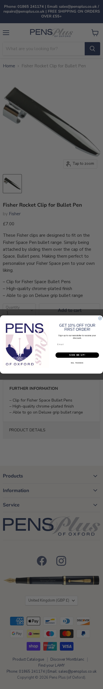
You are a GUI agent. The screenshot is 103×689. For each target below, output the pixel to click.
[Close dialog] (100, 318)
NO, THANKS (77, 363)
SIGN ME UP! (77, 355)
